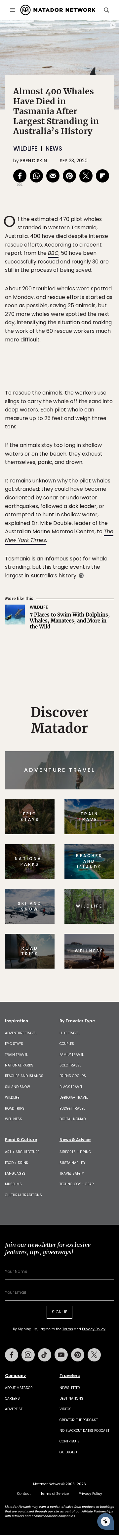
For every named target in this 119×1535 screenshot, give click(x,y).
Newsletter (70, 1387)
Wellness (13, 1119)
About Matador (19, 1387)
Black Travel (71, 1086)
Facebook (11, 1354)
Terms (67, 1329)
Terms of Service (55, 1493)
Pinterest (77, 1354)
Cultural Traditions (23, 1195)
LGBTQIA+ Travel (74, 1097)
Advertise (13, 1409)
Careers (12, 1398)
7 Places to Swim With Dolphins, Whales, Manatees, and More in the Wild (70, 621)
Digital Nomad (73, 1119)
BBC (53, 253)
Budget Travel (72, 1108)
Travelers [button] (70, 1375)
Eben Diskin (33, 160)
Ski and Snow (17, 1086)
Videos (65, 1409)
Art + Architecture (22, 1151)
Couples (67, 1043)
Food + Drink (16, 1162)
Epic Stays (14, 1043)
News (54, 148)
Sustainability (72, 1162)
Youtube (61, 1354)
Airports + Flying (75, 1151)
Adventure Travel (21, 1033)
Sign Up (59, 1312)
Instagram (28, 1354)
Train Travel (16, 1054)
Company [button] (15, 1375)
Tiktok (44, 1354)
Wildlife (25, 148)
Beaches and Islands (24, 1075)
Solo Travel (70, 1065)
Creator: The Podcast (79, 1420)
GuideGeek (68, 1452)
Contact (24, 1493)
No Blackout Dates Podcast (84, 1430)
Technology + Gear (77, 1184)
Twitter (94, 1354)
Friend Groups (73, 1075)
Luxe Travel (70, 1033)
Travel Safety (72, 1173)
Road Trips (14, 1108)
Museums (13, 1184)
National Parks (19, 1065)
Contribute (69, 1441)
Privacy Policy (93, 1329)
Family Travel (72, 1054)
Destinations (71, 1398)
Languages (15, 1173)
